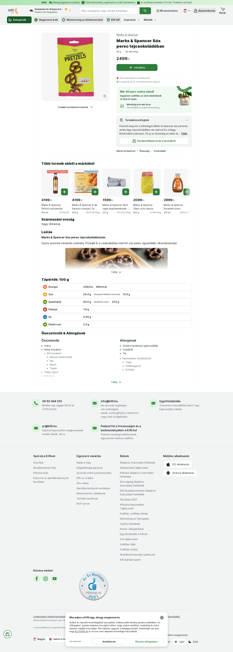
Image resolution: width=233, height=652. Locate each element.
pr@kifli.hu (49, 426)
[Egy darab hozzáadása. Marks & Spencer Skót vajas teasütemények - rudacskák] (125, 191)
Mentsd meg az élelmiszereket (85, 19)
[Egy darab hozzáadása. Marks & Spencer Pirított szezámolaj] (64, 191)
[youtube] (54, 578)
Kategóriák (19, 19)
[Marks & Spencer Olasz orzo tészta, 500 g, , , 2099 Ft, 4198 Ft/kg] (147, 183)
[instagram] (45, 578)
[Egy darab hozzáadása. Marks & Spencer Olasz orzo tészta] (156, 191)
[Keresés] (145, 10)
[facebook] (36, 578)
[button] (204, 10)
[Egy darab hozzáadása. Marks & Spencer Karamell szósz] (186, 191)
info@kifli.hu (109, 401)
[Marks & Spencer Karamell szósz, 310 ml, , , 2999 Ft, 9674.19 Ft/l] (178, 183)
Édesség (145, 151)
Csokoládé (160, 151)
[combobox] (110, 10)
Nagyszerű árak (48, 19)
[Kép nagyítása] (105, 96)
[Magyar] (186, 10)
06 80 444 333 (52, 401)
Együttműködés (170, 401)
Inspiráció (130, 19)
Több (184, 133)
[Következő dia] (185, 181)
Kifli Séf (115, 19)
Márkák (148, 19)
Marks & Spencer (126, 151)
